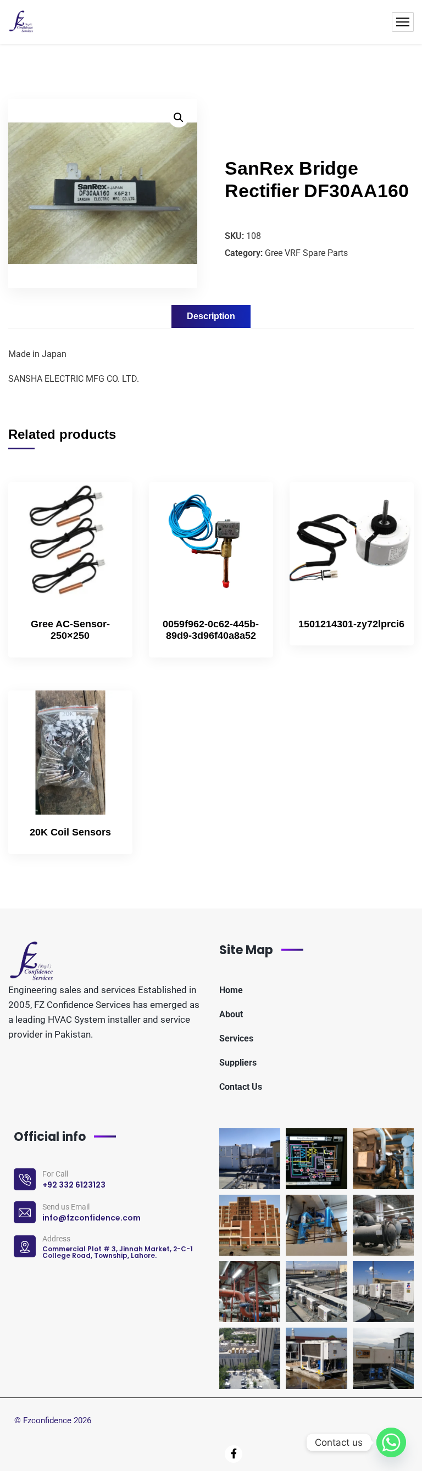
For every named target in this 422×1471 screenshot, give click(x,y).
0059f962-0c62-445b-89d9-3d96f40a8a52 (211, 630)
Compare (105, 529)
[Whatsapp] (391, 1442)
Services (236, 1038)
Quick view (105, 554)
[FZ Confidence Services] (21, 22)
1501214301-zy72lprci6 (351, 624)
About (231, 1014)
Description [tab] (211, 316)
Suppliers (238, 1062)
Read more (105, 503)
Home (231, 990)
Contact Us (240, 1087)
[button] (178, 117)
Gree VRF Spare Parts (306, 253)
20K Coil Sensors (70, 832)
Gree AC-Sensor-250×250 (70, 630)
